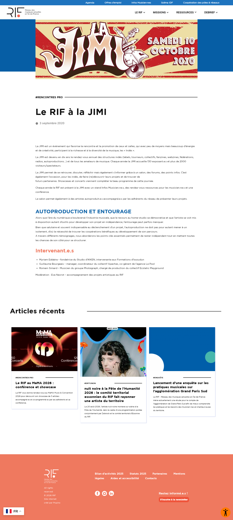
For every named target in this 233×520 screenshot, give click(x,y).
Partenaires (159, 473)
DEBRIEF (209, 12)
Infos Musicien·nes (141, 2)
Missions (159, 12)
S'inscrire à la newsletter (174, 499)
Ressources (185, 12)
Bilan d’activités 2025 (109, 473)
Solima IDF (167, 2)
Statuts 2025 (138, 473)
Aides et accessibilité (125, 478)
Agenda (89, 2)
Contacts (151, 478)
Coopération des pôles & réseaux (201, 2)
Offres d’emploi (113, 2)
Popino (56, 503)
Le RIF (138, 12)
